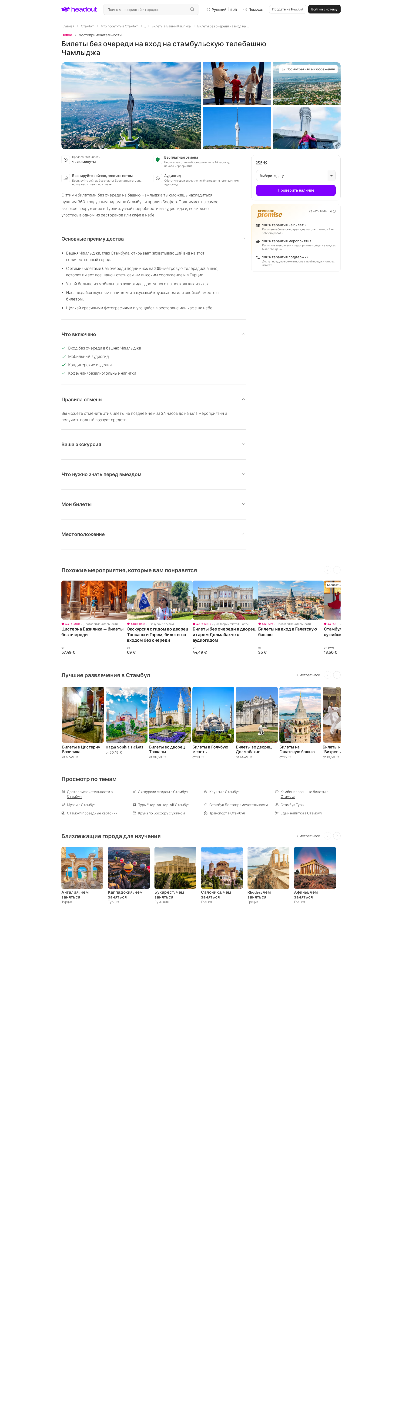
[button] (131, 105)
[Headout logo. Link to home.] (79, 9)
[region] (94, 600)
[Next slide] (337, 675)
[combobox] (151, 9)
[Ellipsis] (145, 27)
